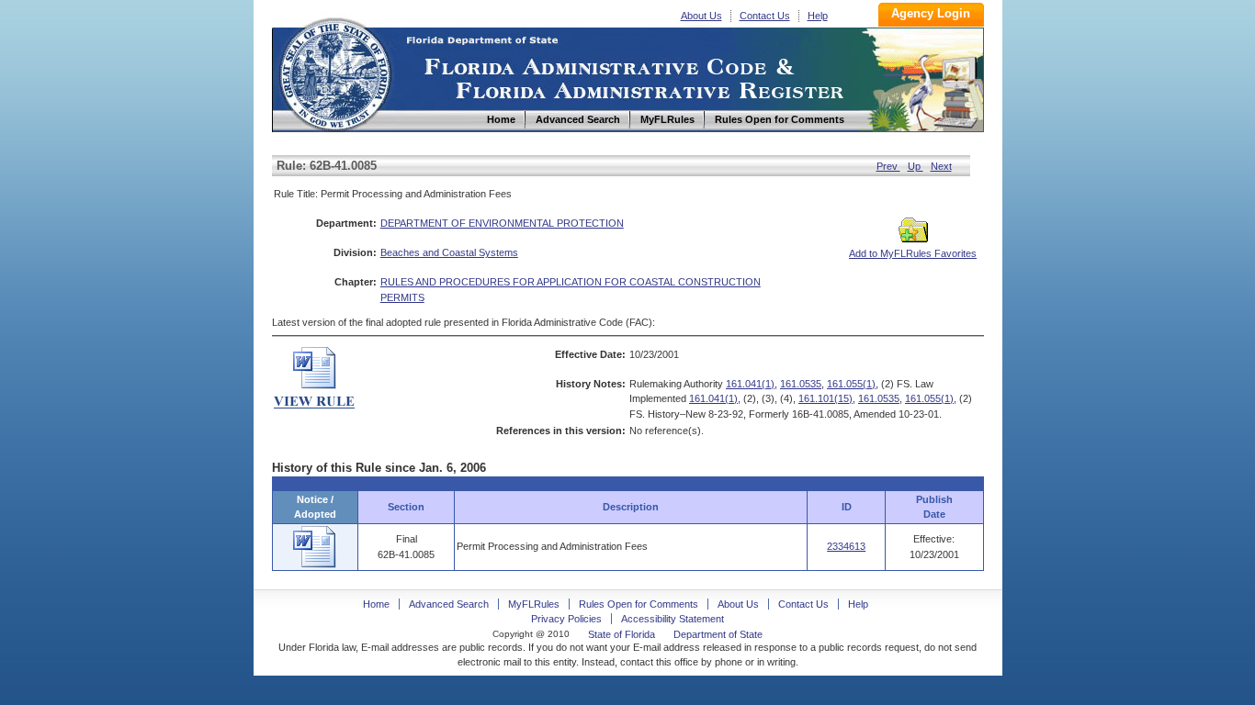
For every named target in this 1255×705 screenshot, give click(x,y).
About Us (701, 15)
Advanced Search (449, 604)
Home (334, 72)
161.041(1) (750, 383)
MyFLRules (534, 604)
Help (818, 15)
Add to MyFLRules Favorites (913, 253)
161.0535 (800, 383)
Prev (888, 166)
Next (941, 166)
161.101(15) (825, 398)
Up (915, 166)
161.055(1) (851, 383)
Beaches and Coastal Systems (449, 252)
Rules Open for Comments (638, 604)
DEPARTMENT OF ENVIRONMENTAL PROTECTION (502, 223)
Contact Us (765, 15)
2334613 (846, 546)
